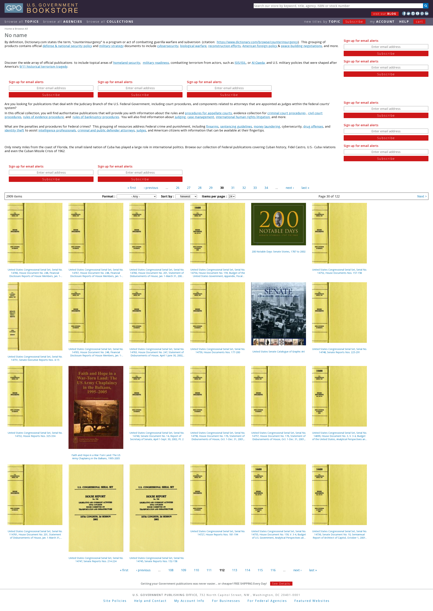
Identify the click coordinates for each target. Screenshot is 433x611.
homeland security (126, 63)
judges (141, 130)
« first (132, 188)
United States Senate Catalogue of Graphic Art (279, 351)
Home (8, 28)
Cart (419, 21)
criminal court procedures (286, 113)
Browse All (22, 21)
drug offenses (313, 126)
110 (196, 570)
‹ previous (151, 188)
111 (209, 570)
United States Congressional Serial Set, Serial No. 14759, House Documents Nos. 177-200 (217, 350)
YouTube (417, 13)
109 (183, 570)
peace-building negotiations (301, 46)
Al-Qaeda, (259, 63)
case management (200, 117)
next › (290, 188)
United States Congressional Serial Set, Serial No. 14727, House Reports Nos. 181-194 (217, 533)
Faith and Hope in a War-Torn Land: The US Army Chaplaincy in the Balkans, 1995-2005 (96, 456)
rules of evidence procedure (43, 117)
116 (273, 570)
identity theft (14, 130)
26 (177, 188)
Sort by (167, 196)
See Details (281, 583)
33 (255, 188)
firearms (212, 126)
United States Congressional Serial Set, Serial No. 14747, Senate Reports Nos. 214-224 (96, 559)
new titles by (333, 21)
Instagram (413, 13)
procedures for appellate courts (208, 113)
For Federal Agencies (267, 601)
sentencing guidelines (236, 126)
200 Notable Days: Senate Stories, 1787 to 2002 (278, 251)
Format (108, 196)
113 (234, 570)
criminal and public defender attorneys (106, 130)
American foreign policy (260, 46)
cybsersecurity (167, 46)
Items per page (214, 196)
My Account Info (189, 601)
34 (266, 188)
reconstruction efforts (224, 46)
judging (180, 117)
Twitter (409, 13)
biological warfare (193, 46)
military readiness (156, 63)
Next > (422, 196)
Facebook (404, 13)
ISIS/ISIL (240, 63)
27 (188, 188)
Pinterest (422, 13)
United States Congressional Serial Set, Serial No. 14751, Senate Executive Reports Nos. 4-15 (35, 358)
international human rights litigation (243, 117)
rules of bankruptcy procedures (96, 117)
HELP (404, 21)
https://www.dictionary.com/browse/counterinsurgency (257, 42)
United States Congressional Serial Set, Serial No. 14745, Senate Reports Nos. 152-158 (157, 559)
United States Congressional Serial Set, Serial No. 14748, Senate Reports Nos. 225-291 (339, 350)
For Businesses (226, 601)
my (382, 21)
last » (305, 188)
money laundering (267, 126)
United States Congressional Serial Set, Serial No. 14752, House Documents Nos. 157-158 (339, 271)
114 (247, 570)
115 (260, 570)
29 (210, 188)
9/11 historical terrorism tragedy (43, 66)
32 (244, 188)
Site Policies (115, 601)
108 (170, 570)
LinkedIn (426, 13)
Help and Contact (150, 601)
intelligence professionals (57, 130)
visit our (384, 14)
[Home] (43, 12)
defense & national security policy (67, 46)
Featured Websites (312, 601)
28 (199, 188)
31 (233, 188)
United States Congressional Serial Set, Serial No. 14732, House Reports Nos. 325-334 (35, 434)
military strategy (111, 46)
